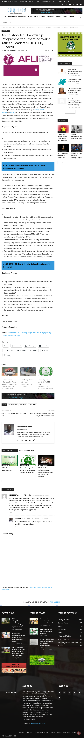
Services (74, 732)
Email (54, 1)
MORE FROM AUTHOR (26, 450)
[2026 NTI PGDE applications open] (10, 460)
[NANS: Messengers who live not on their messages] (34, 631)
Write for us (7, 22)
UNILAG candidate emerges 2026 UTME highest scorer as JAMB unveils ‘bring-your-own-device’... (18, 651)
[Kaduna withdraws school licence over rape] (77, 129)
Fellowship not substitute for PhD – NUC (45, 382)
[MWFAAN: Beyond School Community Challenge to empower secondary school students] (46, 460)
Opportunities (61, 17)
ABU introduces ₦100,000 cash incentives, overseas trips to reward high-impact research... (18, 623)
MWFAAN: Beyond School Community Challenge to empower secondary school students (45, 472)
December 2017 (13, 404)
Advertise (29, 732)
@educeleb (55, 602)
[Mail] (73, 4)
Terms (60, 1)
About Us (31, 1)
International (62, 132)
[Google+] (22, 440)
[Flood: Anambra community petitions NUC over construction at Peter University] (62, 101)
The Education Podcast (36, 17)
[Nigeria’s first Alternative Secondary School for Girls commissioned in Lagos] (6, 635)
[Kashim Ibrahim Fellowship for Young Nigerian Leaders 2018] (10, 371)
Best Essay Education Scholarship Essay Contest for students (42, 415)
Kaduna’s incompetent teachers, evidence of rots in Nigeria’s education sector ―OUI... (47, 643)
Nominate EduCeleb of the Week (60, 732)
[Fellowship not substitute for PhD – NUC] (46, 371)
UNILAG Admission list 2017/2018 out (14, 415)
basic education (76, 151)
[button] (79, 17)
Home (4, 17)
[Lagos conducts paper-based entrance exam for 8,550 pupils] (62, 91)
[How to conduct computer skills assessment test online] (34, 621)
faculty (12, 113)
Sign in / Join (23, 1)
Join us (38, 1)
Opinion (71, 17)
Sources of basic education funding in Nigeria (76, 155)
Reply (10, 512)
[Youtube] (80, 4)
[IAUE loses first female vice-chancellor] (63, 148)
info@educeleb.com (38, 724)
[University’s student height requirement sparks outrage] (63, 129)
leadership (23, 404)
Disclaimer (67, 1)
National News (62, 151)
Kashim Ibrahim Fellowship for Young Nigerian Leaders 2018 (9, 382)
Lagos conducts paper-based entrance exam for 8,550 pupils (75, 90)
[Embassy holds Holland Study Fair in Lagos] (62, 82)
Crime (73, 132)
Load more (69, 112)
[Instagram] (66, 4)
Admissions (5, 465)
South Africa (32, 404)
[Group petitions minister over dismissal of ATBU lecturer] (62, 71)
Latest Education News (16, 17)
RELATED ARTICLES (10, 450)
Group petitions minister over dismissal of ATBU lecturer (75, 71)
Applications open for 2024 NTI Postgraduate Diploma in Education (27, 470)
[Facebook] (62, 4)
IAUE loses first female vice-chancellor (62, 155)
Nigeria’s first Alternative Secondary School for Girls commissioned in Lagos (18, 637)
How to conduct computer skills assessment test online (47, 621)
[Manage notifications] (79, 733)
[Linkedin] (70, 4)
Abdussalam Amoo (10, 50)
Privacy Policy (46, 1)
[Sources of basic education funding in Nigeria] (77, 148)
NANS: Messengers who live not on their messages (46, 631)
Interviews (50, 17)
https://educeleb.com (22, 429)
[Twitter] (77, 4)
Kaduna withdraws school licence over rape (76, 136)
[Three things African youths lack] (28, 371)
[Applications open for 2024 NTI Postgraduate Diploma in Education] (28, 460)
